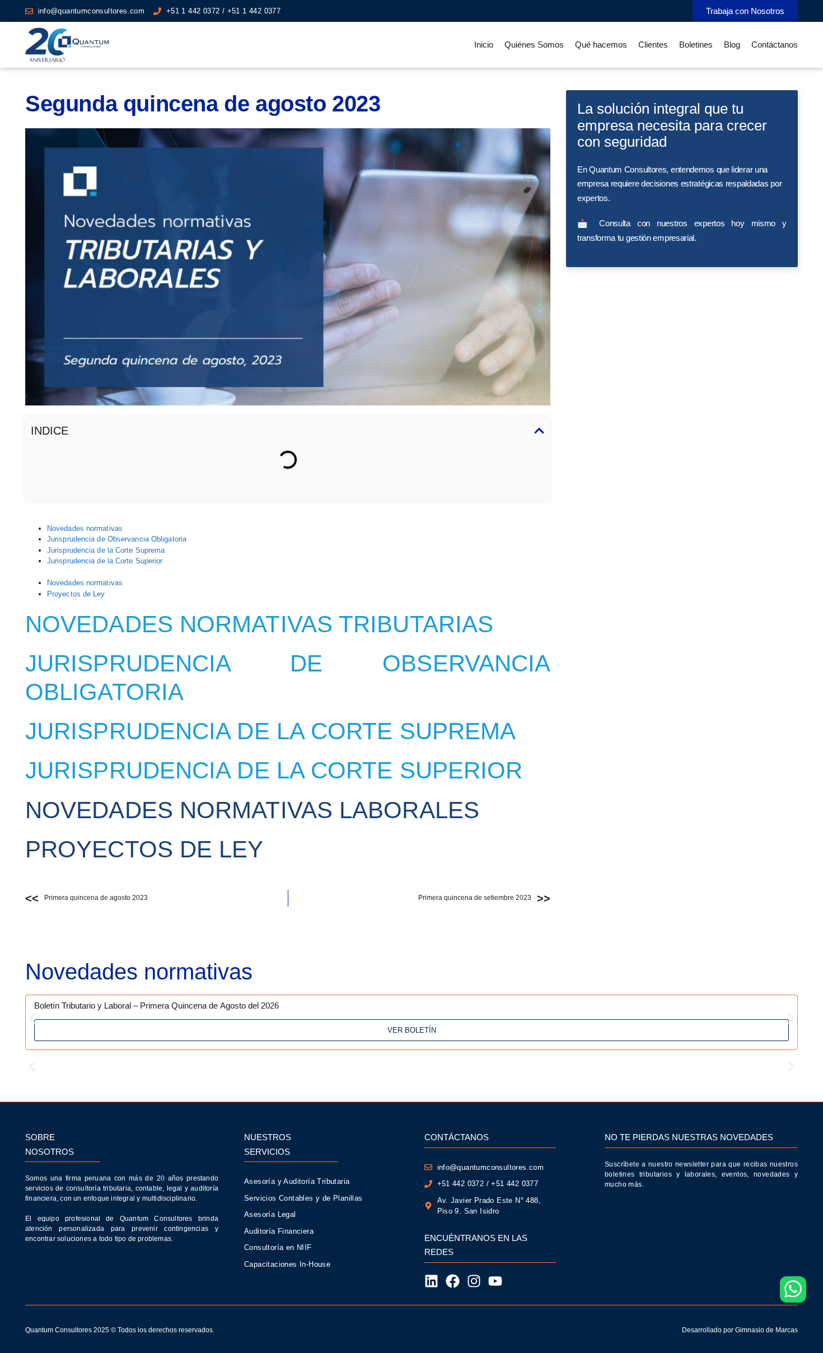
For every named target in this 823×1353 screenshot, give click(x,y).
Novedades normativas (85, 528)
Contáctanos (774, 44)
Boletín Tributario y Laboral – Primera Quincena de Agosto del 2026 (156, 1005)
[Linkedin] (431, 1281)
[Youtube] (495, 1281)
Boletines (696, 44)
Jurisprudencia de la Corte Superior (105, 561)
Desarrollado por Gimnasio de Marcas (740, 1330)
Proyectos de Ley (76, 594)
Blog (732, 44)
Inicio (483, 44)
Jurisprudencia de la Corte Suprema (106, 550)
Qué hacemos (601, 44)
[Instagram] (474, 1281)
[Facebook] (453, 1281)
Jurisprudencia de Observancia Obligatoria (116, 539)
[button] (539, 430)
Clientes (653, 44)
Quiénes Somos (534, 44)
